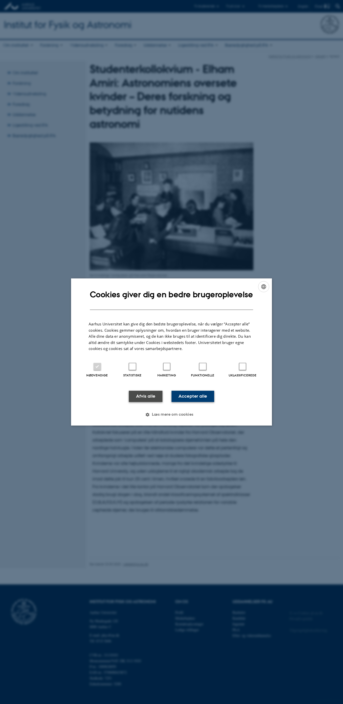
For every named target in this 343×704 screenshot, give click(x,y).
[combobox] (263, 286)
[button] (171, 415)
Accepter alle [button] (193, 396)
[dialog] (171, 351)
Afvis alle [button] (145, 396)
